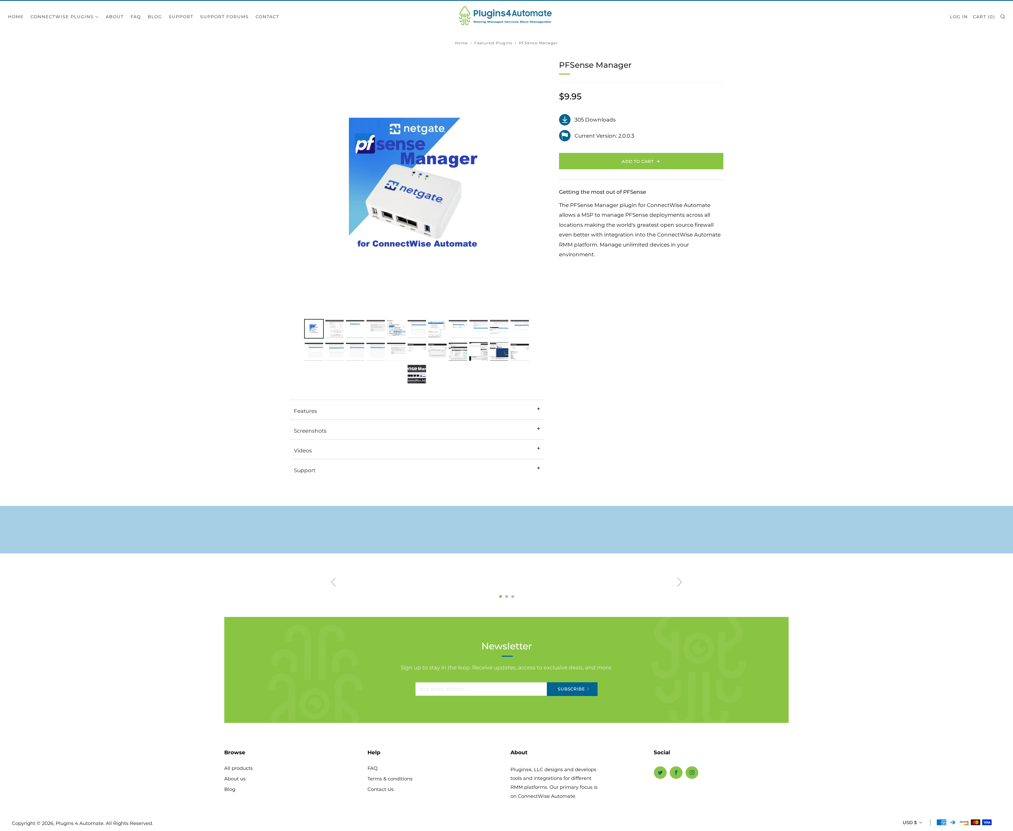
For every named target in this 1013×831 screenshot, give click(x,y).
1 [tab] (500, 596)
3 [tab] (512, 596)
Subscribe (571, 689)
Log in (959, 16)
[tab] (314, 329)
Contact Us (380, 789)
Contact (267, 16)
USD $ (910, 822)
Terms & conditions (390, 779)
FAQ (372, 768)
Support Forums (224, 16)
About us (235, 779)
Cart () (984, 16)
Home (16, 16)
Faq (136, 16)
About (115, 16)
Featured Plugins (493, 43)
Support (181, 16)
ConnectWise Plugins (62, 16)
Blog (155, 16)
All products (238, 768)
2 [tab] (506, 596)
